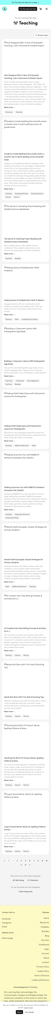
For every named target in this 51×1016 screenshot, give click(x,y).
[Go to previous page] (4, 861)
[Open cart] (40, 8)
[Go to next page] (30, 865)
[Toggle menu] (46, 8)
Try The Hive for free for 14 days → (25, 2)
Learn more (28, 1007)
